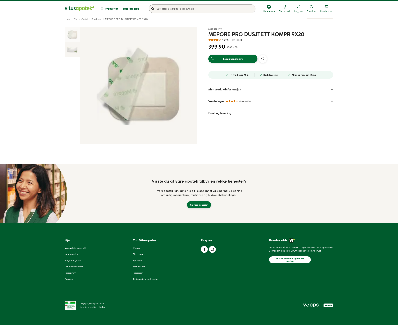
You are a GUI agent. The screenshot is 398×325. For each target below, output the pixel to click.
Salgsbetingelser (73, 260)
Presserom (138, 272)
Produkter (111, 8)
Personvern (70, 272)
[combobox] (202, 8)
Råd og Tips (131, 8)
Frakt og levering (219, 113)
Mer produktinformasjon (224, 89)
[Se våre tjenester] (199, 194)
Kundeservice (71, 254)
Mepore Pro (215, 28)
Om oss (136, 248)
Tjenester (137, 260)
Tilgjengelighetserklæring (145, 279)
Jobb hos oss (139, 266)
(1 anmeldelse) (236, 40)
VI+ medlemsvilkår (74, 266)
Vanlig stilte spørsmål (75, 248)
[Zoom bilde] (138, 85)
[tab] (72, 34)
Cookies (69, 279)
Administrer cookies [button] (88, 307)
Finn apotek (139, 254)
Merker (102, 307)
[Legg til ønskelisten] (263, 59)
